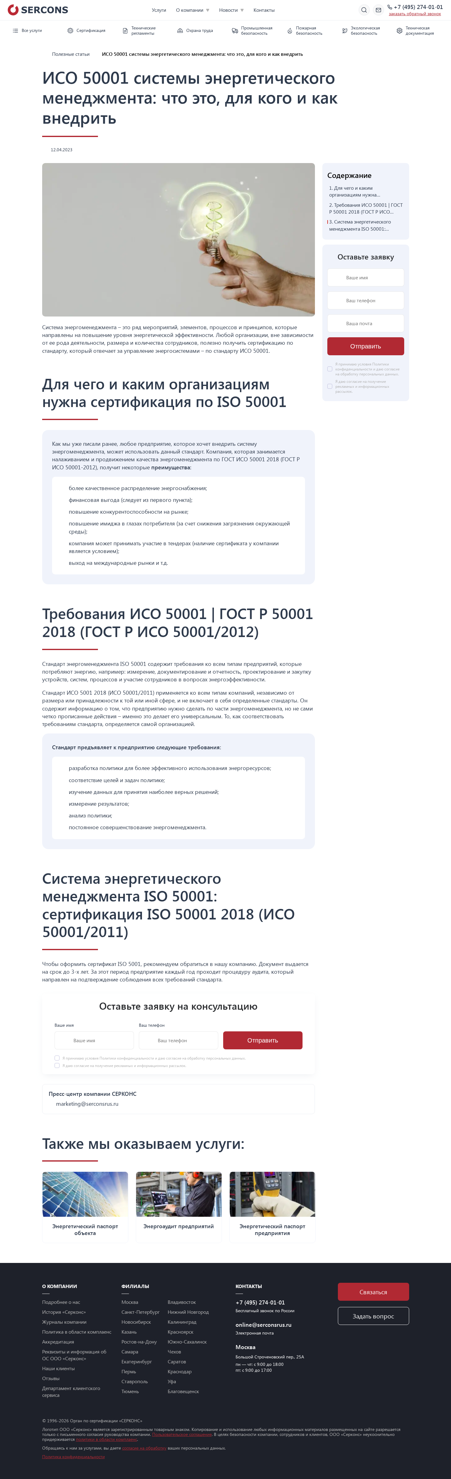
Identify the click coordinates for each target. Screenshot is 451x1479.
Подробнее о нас (61, 1302)
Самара (130, 1351)
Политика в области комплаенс (76, 1331)
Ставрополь (135, 1381)
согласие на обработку (144, 1448)
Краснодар (180, 1371)
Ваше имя (64, 1025)
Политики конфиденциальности (127, 1058)
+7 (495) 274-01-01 (418, 7)
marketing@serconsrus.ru (87, 1103)
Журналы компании (64, 1321)
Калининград (182, 1321)
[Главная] (44, 53)
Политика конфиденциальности (73, 1456)
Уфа (172, 1381)
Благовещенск (183, 1391)
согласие (81, 1065)
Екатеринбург (137, 1361)
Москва (130, 1302)
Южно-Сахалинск (187, 1341)
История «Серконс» (64, 1312)
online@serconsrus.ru (264, 1324)
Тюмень (130, 1391)
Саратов (177, 1361)
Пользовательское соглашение (182, 1434)
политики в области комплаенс (106, 1439)
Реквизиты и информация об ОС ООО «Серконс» (74, 1355)
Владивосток (182, 1302)
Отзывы (51, 1378)
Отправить (262, 1040)
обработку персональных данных (216, 1058)
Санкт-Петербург (141, 1312)
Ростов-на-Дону (139, 1341)
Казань (129, 1331)
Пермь (129, 1371)
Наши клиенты (58, 1368)
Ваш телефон (152, 1025)
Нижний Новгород (188, 1312)
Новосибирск (136, 1321)
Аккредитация (58, 1341)
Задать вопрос (373, 1316)
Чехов (174, 1351)
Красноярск (180, 1331)
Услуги (159, 10)
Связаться (373, 1291)
